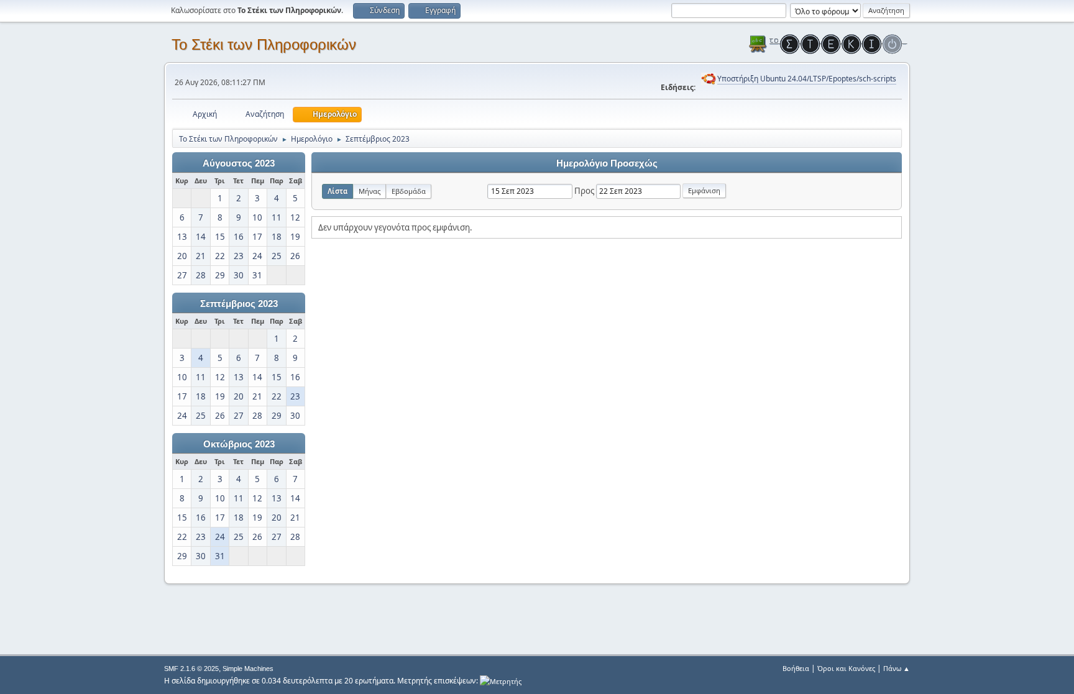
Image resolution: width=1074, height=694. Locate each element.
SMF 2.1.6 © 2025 (191, 668)
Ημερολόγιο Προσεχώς (607, 163)
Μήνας (369, 191)
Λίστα (337, 191)
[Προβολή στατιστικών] (500, 680)
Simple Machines (248, 668)
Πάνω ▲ (896, 668)
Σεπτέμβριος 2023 (239, 304)
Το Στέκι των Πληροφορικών (264, 44)
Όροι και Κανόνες (846, 668)
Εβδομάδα (409, 191)
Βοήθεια (796, 668)
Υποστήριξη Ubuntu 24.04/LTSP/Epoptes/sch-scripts (806, 78)
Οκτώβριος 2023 (239, 444)
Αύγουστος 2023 (239, 163)
